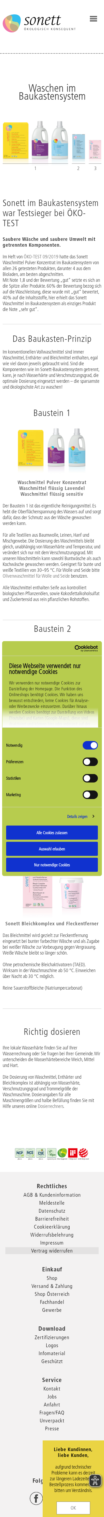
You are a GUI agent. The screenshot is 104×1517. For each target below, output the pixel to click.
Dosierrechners (50, 1106)
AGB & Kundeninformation (52, 1195)
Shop (52, 1278)
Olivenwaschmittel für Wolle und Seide (36, 576)
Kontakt (52, 1388)
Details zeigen (77, 816)
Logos (52, 1345)
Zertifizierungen (52, 1337)
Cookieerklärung (52, 1227)
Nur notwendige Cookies (52, 864)
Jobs (52, 1396)
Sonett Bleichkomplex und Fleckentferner (52, 924)
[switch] (90, 762)
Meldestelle (52, 1203)
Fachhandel (52, 1302)
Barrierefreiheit (52, 1219)
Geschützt (52, 1361)
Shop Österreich (52, 1294)
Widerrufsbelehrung (52, 1235)
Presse (52, 1428)
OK (73, 1508)
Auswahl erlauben (52, 848)
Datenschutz (52, 1211)
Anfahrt (52, 1404)
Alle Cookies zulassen (52, 832)
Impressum (52, 1242)
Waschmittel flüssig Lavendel (52, 488)
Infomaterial (52, 1353)
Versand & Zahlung (52, 1286)
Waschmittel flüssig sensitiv (52, 494)
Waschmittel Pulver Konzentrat (52, 482)
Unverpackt (52, 1420)
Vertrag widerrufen (52, 1250)
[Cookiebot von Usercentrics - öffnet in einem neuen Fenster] (75, 648)
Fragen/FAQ (52, 1412)
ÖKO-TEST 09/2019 (41, 257)
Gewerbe (52, 1310)
